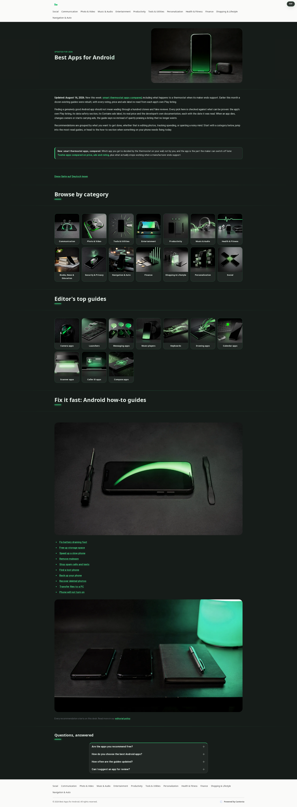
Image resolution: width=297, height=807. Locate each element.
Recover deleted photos (72, 581)
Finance (209, 11)
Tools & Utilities (156, 11)
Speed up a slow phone (72, 553)
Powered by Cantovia (234, 801)
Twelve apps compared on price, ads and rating (83, 155)
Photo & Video (88, 11)
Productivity (139, 11)
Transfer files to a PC (71, 586)
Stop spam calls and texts (74, 564)
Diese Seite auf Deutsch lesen (71, 176)
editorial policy (122, 718)
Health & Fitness (194, 11)
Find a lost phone (69, 570)
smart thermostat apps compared (122, 97)
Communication (69, 11)
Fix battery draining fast (73, 542)
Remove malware (69, 558)
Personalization (175, 11)
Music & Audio (105, 11)
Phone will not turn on (71, 592)
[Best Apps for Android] (56, 4)
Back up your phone (70, 575)
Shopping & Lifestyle (227, 11)
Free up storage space (72, 547)
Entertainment (123, 11)
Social (56, 11)
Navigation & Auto (62, 17)
